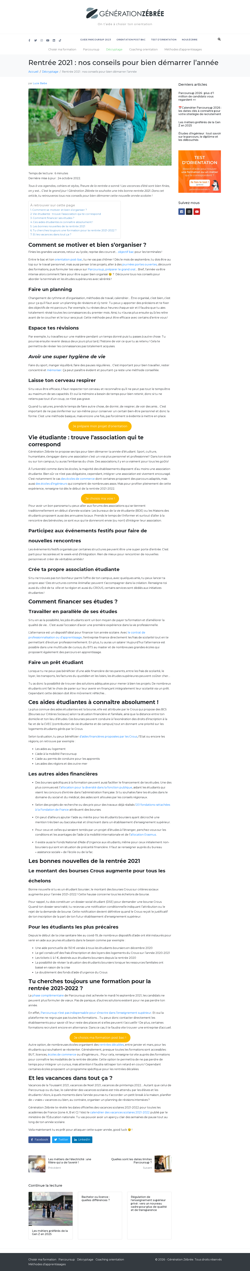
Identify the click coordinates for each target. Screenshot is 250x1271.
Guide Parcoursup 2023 (95, 39)
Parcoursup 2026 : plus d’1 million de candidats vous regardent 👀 (196, 96)
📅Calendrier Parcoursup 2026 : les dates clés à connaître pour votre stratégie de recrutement (199, 111)
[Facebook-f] (29, 40)
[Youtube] (47, 40)
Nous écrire (189, 39)
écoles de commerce (62, 1054)
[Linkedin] (54, 40)
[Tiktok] (60, 40)
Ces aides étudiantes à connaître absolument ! (63, 222)
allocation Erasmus (143, 834)
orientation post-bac (68, 259)
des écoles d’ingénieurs (51, 483)
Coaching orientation (143, 49)
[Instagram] (41, 40)
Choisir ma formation (62, 49)
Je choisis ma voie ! (100, 498)
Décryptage (114, 49)
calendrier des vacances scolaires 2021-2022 (120, 1112)
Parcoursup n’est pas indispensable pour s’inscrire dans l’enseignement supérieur (96, 1012)
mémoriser (54, 370)
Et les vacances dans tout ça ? (52, 234)
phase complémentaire (48, 995)
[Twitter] (35, 40)
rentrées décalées (111, 1044)
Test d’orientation (163, 39)
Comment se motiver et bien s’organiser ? (59, 209)
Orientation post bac (130, 39)
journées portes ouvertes (139, 264)
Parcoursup (91, 49)
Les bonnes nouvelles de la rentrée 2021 (59, 226)
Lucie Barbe (40, 83)
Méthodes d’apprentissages (183, 49)
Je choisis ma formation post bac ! (100, 1038)
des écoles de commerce (78, 478)
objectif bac (126, 252)
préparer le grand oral (120, 269)
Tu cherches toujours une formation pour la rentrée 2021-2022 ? (75, 230)
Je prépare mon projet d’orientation (100, 426)
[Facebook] (181, 211)
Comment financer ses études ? (53, 218)
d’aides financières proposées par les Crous (108, 736)
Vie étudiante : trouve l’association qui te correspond (67, 214)
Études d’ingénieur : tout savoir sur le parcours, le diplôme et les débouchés (199, 137)
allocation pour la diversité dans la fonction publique (96, 787)
